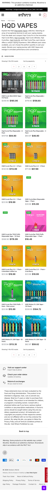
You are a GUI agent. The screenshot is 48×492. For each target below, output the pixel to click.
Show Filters (9, 56)
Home (3, 20)
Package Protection (19, 484)
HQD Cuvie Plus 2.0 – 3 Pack (35, 166)
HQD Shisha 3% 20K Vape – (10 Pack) (34, 305)
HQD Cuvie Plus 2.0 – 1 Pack (11, 199)
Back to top (24, 431)
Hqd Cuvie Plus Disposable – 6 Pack (12, 132)
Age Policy (6, 484)
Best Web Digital (32, 473)
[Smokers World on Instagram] (5, 453)
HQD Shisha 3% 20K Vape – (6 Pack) (12, 340)
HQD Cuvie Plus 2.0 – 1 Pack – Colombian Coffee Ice (12, 270)
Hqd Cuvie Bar (19, 38)
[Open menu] (2, 15)
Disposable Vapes (20, 31)
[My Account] (40, 14)
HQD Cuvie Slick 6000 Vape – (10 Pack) (12, 97)
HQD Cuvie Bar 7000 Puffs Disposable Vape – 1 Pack (34, 235)
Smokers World (13, 470)
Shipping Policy (8, 480)
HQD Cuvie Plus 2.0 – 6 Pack (11, 166)
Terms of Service (34, 480)
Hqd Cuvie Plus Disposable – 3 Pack (35, 132)
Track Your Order (9, 476)
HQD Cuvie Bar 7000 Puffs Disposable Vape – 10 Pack (11, 235)
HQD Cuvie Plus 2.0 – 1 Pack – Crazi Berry (35, 270)
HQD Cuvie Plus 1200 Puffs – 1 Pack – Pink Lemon (12, 305)
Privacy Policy (20, 480)
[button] (44, 15)
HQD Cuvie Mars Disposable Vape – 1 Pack (35, 200)
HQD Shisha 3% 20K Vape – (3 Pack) (35, 340)
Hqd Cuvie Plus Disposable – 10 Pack (35, 97)
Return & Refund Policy (25, 476)
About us (42, 484)
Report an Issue (47, 475)
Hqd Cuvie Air (15, 40)
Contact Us (32, 484)
